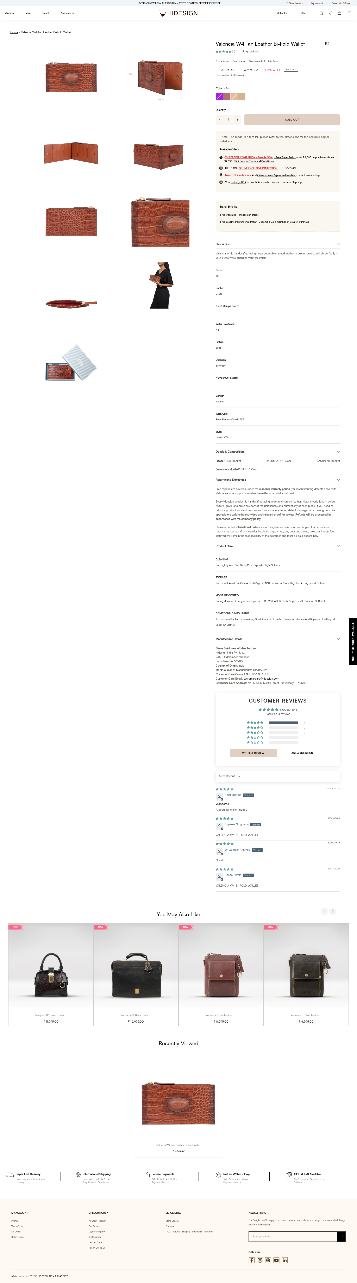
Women (9, 13)
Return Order (17, 1237)
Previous (325, 912)
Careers (170, 1226)
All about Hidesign (97, 1221)
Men (28, 13)
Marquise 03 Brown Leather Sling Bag (56, 1015)
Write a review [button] (253, 753)
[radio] (219, 96)
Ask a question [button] (302, 753)
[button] (224, 51)
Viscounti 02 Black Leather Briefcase (140, 1015)
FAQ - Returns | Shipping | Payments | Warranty (189, 1232)
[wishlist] (330, 13)
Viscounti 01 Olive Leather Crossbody (311, 1015)
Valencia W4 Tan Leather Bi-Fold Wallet (46, 32)
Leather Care (95, 1242)
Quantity (221, 110)
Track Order (17, 1226)
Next (333, 912)
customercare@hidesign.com (261, 679)
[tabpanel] (50, 974)
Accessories (67, 13)
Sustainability (95, 1237)
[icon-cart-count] (339, 13)
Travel (45, 13)
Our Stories (94, 1226)
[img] (224, 789)
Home (14, 32)
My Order (16, 1232)
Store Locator (172, 1221)
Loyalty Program (97, 1232)
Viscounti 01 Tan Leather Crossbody (225, 1015)
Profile (14, 1221)
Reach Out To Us (97, 1248)
